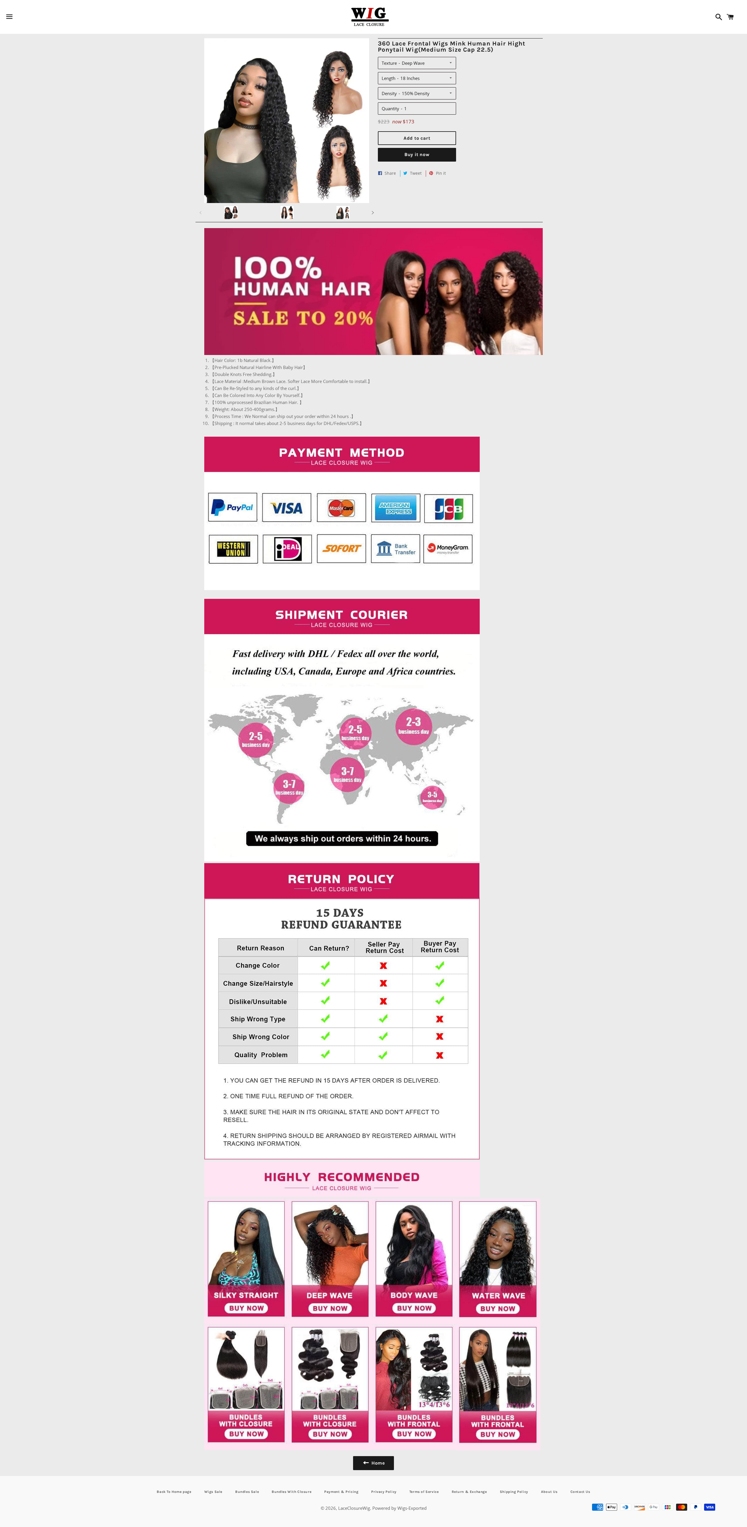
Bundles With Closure (291, 1492)
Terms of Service (424, 1492)
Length (388, 78)
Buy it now (417, 154)
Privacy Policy (383, 1492)
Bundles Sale (247, 1492)
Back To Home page (174, 1492)
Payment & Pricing (341, 1492)
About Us (549, 1492)
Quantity (390, 108)
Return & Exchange (469, 1492)
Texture (389, 63)
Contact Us (580, 1492)
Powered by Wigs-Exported (399, 1508)
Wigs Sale (213, 1492)
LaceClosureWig (354, 1508)
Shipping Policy (514, 1492)
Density (389, 93)
